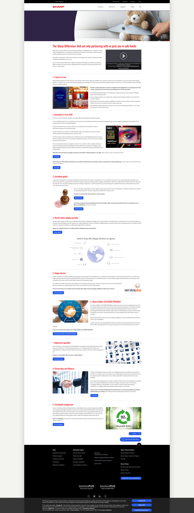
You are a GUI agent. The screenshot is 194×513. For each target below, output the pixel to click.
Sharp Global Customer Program (130, 456)
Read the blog (78, 198)
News (132, 7)
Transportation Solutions (80, 465)
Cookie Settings (74, 510)
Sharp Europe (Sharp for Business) (130, 467)
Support (122, 7)
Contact (123, 459)
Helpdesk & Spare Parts (59, 453)
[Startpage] (58, 7)
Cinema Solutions (78, 459)
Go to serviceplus (58, 293)
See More (125, 1)
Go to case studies (58, 359)
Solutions (112, 7)
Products (100, 7)
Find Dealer (56, 462)
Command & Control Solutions (103, 461)
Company (132, 1)
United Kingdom (59, 1)
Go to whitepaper (58, 424)
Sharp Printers (125, 470)
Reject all (142, 505)
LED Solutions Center (79, 453)
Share (134, 433)
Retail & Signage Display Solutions (104, 458)
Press (139, 1)
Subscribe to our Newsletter (131, 478)
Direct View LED (77, 456)
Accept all (141, 501)
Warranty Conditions (58, 465)
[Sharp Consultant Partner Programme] (107, 487)
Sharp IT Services (125, 473)
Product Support (57, 456)
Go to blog (56, 156)
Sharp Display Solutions (127, 453)
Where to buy (116, 1)
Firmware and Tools (58, 459)
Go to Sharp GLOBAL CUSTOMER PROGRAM (65, 334)
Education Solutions (78, 462)
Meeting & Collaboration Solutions (101, 454)
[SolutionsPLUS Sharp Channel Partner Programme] (86, 487)
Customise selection (141, 510)
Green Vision (97, 464)
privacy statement (106, 510)
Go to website (57, 232)
